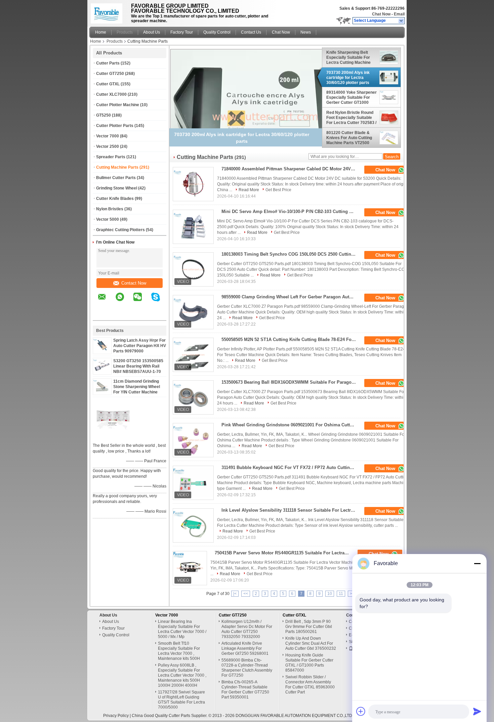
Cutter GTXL (108, 84)
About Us (151, 32)
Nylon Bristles (109, 209)
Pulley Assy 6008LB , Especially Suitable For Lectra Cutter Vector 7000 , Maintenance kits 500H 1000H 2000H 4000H (182, 675)
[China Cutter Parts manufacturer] (108, 12)
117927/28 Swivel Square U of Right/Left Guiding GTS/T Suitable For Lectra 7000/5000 (181, 700)
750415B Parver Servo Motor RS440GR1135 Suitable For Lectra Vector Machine (284, 552)
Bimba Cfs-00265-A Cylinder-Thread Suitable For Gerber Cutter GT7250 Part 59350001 (245, 689)
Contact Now (133, 283)
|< (235, 593)
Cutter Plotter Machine (117, 104)
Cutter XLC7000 (111, 94)
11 (341, 593)
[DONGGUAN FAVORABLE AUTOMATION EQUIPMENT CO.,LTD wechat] (141, 302)
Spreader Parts (110, 157)
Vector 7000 (107, 136)
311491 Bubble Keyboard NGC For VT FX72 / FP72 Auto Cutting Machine (290, 467)
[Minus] (477, 563)
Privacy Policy (116, 715)
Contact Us (251, 32)
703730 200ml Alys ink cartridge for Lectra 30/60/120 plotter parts (348, 77)
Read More (249, 189)
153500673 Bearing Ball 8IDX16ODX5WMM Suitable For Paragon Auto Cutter (290, 382)
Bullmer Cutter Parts (116, 177)
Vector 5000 (107, 219)
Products (125, 32)
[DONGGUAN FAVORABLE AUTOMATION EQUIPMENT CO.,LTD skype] (159, 302)
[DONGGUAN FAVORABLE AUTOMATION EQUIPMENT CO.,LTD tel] (102, 314)
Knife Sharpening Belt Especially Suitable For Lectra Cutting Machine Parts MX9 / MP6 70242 (348, 57)
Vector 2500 (107, 146)
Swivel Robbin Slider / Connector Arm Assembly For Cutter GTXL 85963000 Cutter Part (310, 684)
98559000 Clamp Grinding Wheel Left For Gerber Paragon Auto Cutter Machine (290, 296)
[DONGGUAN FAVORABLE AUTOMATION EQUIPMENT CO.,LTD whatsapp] (124, 302)
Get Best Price (278, 189)
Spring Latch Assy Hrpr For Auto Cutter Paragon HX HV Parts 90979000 (139, 345)
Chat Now (381, 14)
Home (100, 32)
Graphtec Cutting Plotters (120, 229)
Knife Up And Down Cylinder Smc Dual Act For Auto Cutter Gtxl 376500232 (310, 643)
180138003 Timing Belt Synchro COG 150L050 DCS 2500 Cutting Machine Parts (290, 254)
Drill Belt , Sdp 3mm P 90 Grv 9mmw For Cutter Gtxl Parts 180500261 (308, 626)
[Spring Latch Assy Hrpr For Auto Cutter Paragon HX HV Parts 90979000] (102, 350)
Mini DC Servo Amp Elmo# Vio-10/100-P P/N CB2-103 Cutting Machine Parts (290, 211)
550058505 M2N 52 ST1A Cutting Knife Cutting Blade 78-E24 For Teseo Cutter (290, 339)
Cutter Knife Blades (115, 198)
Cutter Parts (108, 63)
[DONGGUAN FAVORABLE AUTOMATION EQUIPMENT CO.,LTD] (401, 21)
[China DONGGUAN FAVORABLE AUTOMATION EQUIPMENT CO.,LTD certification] (113, 436)
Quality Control (217, 32)
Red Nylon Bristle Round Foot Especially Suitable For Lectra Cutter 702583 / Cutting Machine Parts (351, 117)
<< (245, 593)
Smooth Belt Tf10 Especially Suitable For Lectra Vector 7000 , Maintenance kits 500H (179, 651)
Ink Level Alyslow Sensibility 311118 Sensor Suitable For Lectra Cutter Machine (290, 510)
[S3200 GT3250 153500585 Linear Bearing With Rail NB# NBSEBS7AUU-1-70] (102, 371)
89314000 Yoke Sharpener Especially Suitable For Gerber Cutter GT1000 (351, 97)
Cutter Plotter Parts (114, 125)
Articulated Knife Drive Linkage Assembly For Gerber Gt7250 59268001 (245, 648)
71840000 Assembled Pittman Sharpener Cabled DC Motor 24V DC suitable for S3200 (290, 168)
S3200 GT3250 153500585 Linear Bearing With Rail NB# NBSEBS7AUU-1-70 (138, 366)
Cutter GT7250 (110, 73)
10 (329, 593)
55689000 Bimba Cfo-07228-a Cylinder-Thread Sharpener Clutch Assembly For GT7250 (246, 668)
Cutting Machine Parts (117, 167)
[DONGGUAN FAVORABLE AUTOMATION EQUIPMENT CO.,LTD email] (106, 302)
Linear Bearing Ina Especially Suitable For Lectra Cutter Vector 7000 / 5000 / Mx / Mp (182, 629)
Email (399, 14)
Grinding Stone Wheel (116, 188)
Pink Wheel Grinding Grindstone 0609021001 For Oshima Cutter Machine (290, 424)
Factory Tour (181, 32)
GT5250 (103, 115)
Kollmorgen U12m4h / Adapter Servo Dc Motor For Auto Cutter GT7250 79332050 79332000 (246, 629)
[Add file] (361, 711)
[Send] (477, 711)
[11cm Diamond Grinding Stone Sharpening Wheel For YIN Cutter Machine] (102, 391)
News (305, 32)
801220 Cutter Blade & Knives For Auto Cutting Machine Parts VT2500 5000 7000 (349, 137)
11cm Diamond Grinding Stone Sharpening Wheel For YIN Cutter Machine (136, 386)
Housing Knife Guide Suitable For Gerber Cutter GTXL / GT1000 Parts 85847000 (309, 663)
